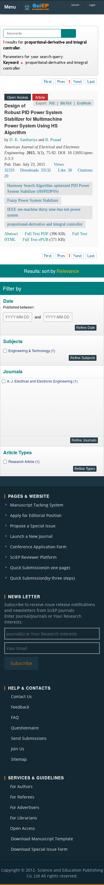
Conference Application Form (38, 546)
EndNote (84, 102)
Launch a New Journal (31, 536)
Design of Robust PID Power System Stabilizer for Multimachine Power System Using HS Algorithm (33, 118)
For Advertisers (24, 807)
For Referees (22, 797)
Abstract (11, 234)
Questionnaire (25, 728)
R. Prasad (53, 140)
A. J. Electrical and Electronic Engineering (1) (42, 380)
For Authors (21, 786)
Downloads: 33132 (35, 170)
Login (92, 4)
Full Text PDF (37, 234)
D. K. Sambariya (23, 140)
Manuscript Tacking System (36, 505)
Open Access (22, 828)
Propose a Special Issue (32, 526)
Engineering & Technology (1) (31, 350)
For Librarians (23, 818)
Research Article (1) (24, 461)
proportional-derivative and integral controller (45, 224)
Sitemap (19, 759)
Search (75, 4)
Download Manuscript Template (42, 838)
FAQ (15, 717)
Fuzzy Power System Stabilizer (32, 200)
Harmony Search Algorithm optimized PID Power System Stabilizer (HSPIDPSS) (48, 188)
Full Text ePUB (35, 239)
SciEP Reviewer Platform (33, 557)
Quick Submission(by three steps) (42, 578)
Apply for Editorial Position (36, 515)
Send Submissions (29, 738)
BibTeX (66, 102)
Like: (65, 170)
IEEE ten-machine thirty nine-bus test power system (44, 212)
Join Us (17, 748)
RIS (52, 102)
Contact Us (21, 696)
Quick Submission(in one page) (40, 567)
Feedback (20, 707)
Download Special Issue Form (39, 849)
